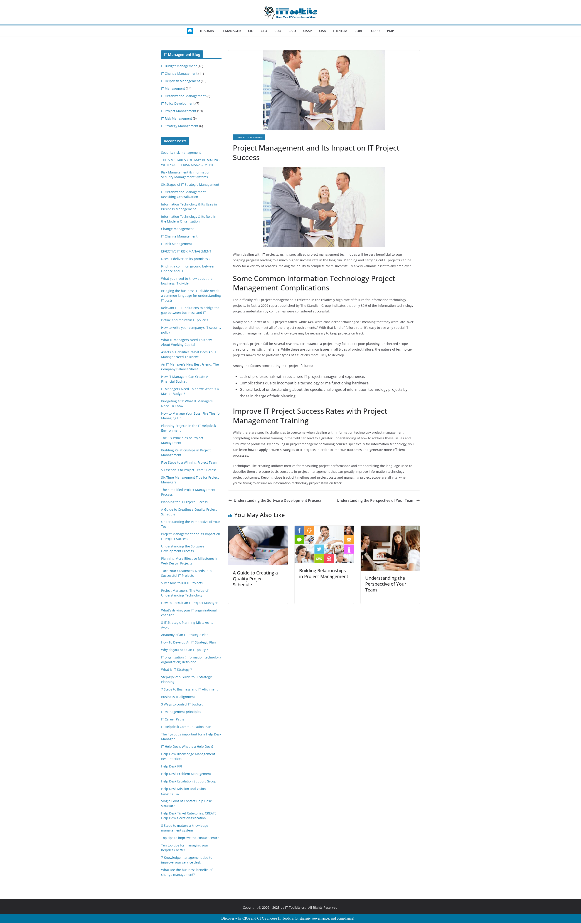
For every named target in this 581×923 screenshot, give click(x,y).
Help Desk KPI (171, 766)
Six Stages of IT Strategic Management (190, 184)
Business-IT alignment (178, 697)
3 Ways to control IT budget (182, 704)
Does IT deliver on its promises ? (185, 259)
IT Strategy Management (179, 126)
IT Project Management (249, 137)
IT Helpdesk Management (180, 81)
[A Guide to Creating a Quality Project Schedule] (258, 528)
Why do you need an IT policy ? (184, 650)
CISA (322, 31)
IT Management (173, 88)
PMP (390, 31)
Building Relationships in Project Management (323, 573)
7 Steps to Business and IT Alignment (189, 689)
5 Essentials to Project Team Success (189, 470)
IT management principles (181, 712)
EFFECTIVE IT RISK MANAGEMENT (186, 251)
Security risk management (181, 152)
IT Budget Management (179, 66)
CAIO (292, 31)
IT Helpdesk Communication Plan (186, 727)
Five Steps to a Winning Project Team (189, 462)
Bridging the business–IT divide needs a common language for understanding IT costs (191, 295)
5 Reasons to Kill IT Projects (182, 583)
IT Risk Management (176, 118)
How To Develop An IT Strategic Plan (188, 642)
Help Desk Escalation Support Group (188, 781)
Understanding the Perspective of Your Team (375, 500)
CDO (277, 31)
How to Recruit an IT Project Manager (189, 603)
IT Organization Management (183, 96)
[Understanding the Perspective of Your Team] (390, 528)
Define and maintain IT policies (184, 320)
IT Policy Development (177, 103)
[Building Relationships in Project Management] (324, 528)
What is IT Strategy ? (176, 669)
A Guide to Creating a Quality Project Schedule (255, 579)
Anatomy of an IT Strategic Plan (185, 635)
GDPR (375, 31)
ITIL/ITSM (340, 31)
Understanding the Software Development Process (278, 500)
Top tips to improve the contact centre (190, 838)
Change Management (177, 229)
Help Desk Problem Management (186, 774)
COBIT (359, 31)
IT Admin (207, 31)
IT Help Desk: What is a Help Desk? (187, 746)
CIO (251, 31)
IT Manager (231, 31)
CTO (264, 31)
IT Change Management (179, 73)
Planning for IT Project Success (184, 502)
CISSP (307, 31)
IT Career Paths (172, 719)
